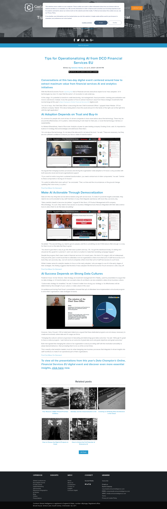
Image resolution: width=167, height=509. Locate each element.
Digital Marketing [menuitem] (38, 486)
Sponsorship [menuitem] (37, 488)
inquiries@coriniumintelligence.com (113, 489)
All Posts (83, 452)
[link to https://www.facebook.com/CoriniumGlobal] (88, 484)
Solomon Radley (87, 28)
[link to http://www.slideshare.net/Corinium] (90, 484)
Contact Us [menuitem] (137, 8)
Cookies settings (87, 22)
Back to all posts (83, 45)
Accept (101, 22)
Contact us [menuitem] (71, 486)
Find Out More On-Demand (51, 188)
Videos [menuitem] (35, 496)
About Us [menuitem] (126, 8)
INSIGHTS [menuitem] (54, 475)
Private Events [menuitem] (37, 484)
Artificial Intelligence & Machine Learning (84, 72)
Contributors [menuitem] (71, 484)
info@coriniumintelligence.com (116, 493)
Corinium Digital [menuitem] (73, 490)
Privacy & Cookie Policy (109, 498)
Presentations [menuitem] (37, 498)
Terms (104, 496)
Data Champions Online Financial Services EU (74, 102)
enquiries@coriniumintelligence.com (118, 491)
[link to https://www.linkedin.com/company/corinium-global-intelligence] (87, 484)
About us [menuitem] (70, 483)
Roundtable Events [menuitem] (39, 483)
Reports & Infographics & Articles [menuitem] (40, 491)
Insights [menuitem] (70, 488)
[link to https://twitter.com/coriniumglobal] (86, 484)
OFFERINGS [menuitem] (37, 475)
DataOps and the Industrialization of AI (83, 411)
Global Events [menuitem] (40, 8)
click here (58, 368)
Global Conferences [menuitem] (39, 481)
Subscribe (105, 481)
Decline (115, 22)
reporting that (68, 92)
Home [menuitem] (31, 8)
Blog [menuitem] (34, 494)
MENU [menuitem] (70, 475)
